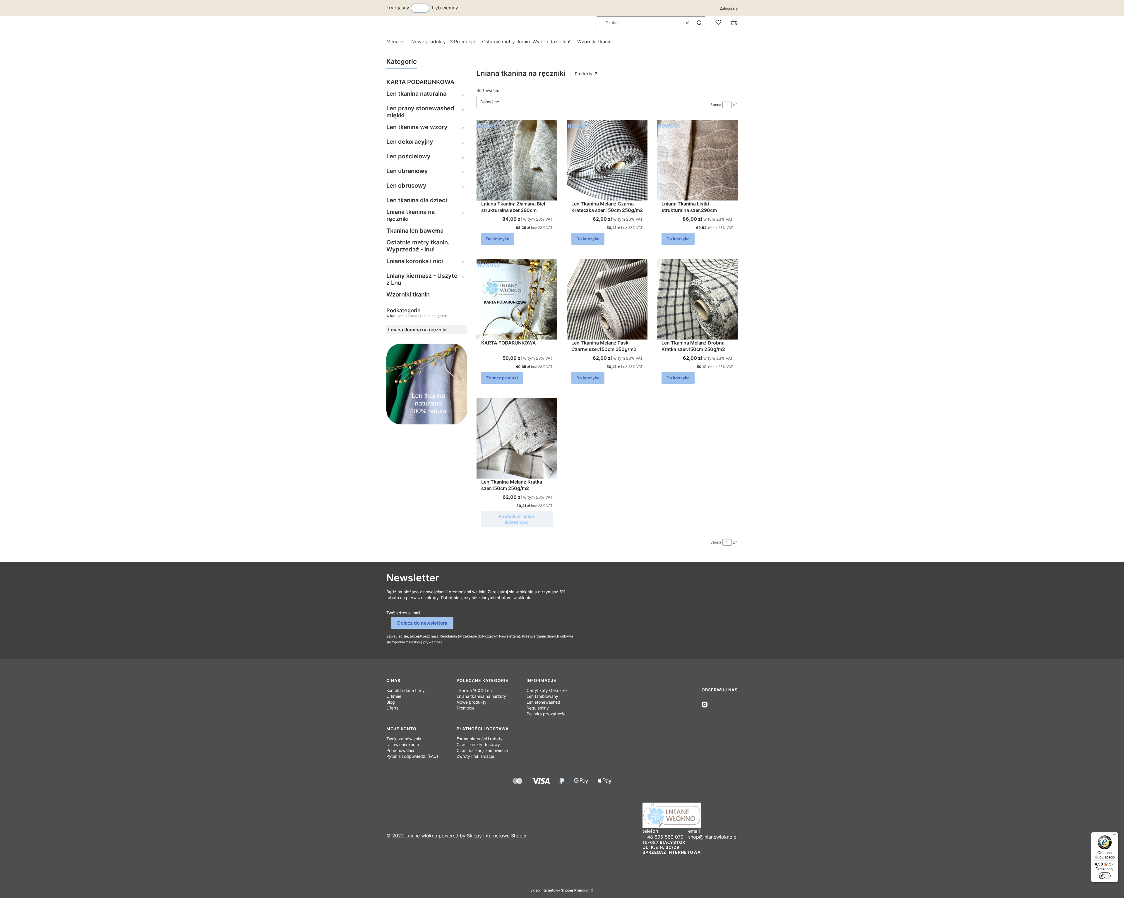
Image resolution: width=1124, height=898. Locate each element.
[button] (699, 23)
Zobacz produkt (502, 377)
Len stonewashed (543, 702)
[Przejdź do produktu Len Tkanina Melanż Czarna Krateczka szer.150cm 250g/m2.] (607, 160)
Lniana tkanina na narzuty (481, 696)
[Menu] (1114, 835)
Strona (715, 104)
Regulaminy (538, 707)
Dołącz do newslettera (422, 623)
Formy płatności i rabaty (480, 738)
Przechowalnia (400, 750)
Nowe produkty (471, 702)
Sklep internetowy (560, 890)
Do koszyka (497, 238)
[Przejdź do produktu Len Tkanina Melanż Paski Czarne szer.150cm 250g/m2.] (607, 299)
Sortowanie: (488, 90)
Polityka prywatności (546, 713)
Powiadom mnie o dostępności (517, 519)
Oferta (392, 707)
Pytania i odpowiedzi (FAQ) (412, 756)
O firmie (393, 696)
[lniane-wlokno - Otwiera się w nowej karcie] (690, 815)
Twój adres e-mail (403, 612)
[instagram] (704, 704)
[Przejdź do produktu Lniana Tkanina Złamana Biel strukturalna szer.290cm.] (517, 160)
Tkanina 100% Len (474, 690)
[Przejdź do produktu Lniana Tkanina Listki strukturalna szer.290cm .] (697, 160)
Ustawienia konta (402, 744)
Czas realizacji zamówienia (482, 750)
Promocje (465, 707)
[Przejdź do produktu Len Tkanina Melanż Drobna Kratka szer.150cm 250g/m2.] (697, 299)
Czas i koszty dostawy (478, 744)
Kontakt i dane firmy (405, 690)
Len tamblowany (542, 696)
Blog (390, 702)
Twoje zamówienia (403, 738)
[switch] (1105, 875)
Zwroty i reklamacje (475, 756)
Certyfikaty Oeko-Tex (547, 690)
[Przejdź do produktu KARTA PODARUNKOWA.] (517, 299)
